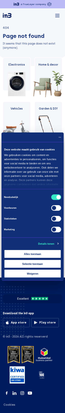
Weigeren (32, 273)
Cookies (9, 404)
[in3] (13, 16)
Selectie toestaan (32, 263)
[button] (32, 4)
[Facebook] (7, 393)
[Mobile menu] (57, 15)
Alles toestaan (32, 253)
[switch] (56, 208)
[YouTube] (30, 393)
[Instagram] (22, 393)
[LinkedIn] (14, 393)
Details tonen (46, 243)
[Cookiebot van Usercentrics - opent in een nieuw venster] (46, 137)
